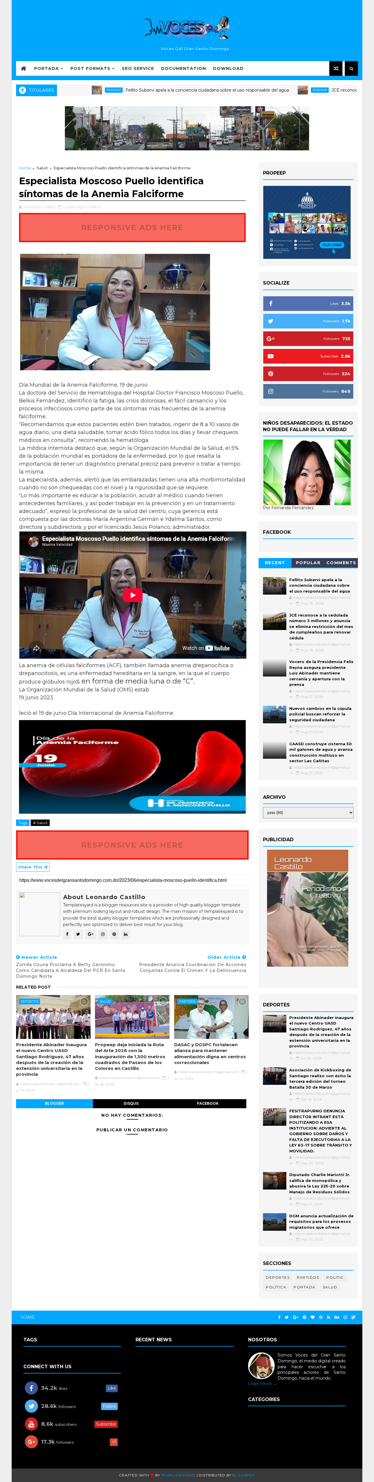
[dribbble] (321, 1317)
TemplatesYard (178, 1475)
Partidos (187, 1001)
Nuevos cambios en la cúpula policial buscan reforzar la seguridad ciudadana (320, 714)
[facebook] (279, 1317)
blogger (54, 1103)
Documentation (183, 68)
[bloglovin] (312, 1317)
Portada (46, 68)
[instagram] (345, 1317)
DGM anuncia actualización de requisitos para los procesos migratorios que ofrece (321, 1222)
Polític (335, 1277)
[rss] (328, 1317)
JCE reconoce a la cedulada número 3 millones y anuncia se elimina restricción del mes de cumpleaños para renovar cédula (321, 626)
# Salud (40, 822)
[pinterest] (304, 1317)
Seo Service (138, 68)
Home (25, 168)
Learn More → (262, 1383)
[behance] (337, 1317)
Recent (275, 562)
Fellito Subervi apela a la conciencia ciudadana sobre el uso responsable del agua (169, 90)
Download (228, 68)
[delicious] (353, 1317)
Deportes (29, 1001)
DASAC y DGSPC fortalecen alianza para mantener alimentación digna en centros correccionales (210, 1053)
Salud (42, 168)
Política (276, 1287)
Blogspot (243, 1475)
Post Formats (90, 68)
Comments (341, 562)
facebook (208, 1103)
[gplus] (296, 1317)
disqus (131, 1103)
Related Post (33, 987)
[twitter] (286, 1317)
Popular (308, 562)
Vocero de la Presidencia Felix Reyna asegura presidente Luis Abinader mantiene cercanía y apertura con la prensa (321, 673)
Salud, (95, 206)
